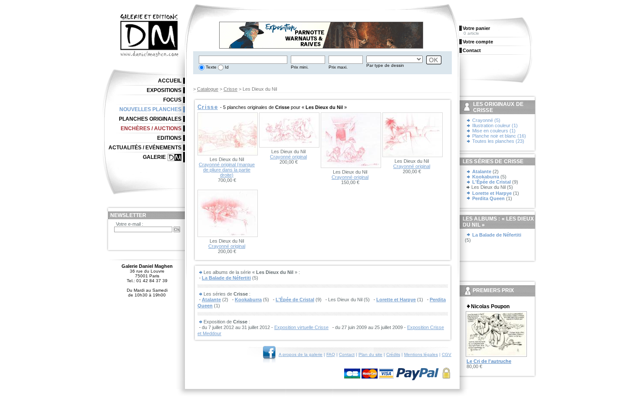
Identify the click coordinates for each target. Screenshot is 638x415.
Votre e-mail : (129, 224)
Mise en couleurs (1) (494, 130)
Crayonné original (288, 156)
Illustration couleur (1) (495, 125)
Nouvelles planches (150, 109)
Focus (172, 100)
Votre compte (478, 41)
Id (226, 67)
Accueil (169, 81)
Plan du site (370, 354)
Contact (347, 354)
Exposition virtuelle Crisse (301, 327)
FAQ (330, 354)
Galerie (154, 157)
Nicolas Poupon (490, 306)
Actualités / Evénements (145, 148)
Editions (169, 138)
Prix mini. (300, 67)
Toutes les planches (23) (498, 141)
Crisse (230, 89)
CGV (446, 354)
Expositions (164, 90)
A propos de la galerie (300, 354)
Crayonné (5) (486, 120)
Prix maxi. (338, 67)
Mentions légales (421, 354)
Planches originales (150, 119)
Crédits (393, 354)
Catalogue (207, 89)
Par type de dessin (385, 65)
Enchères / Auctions (151, 128)
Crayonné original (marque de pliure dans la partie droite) (227, 170)
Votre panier (476, 28)
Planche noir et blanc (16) (499, 135)
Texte (210, 67)
